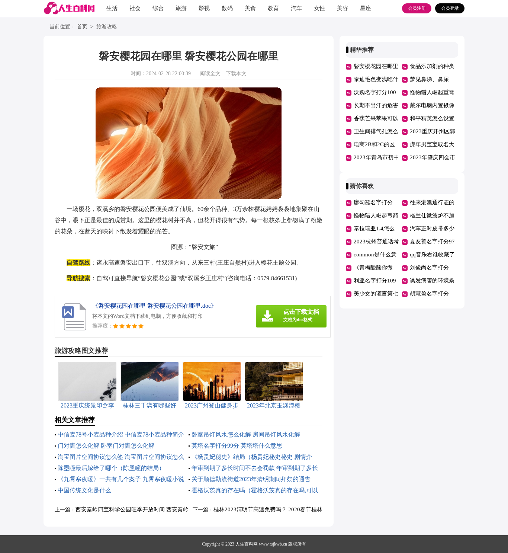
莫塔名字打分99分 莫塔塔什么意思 (237, 445)
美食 (250, 8)
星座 (365, 8)
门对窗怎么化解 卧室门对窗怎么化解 (106, 445)
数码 (227, 8)
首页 (82, 26)
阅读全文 (210, 73)
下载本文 (236, 73)
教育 (273, 8)
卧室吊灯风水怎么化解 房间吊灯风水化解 (246, 434)
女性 (319, 8)
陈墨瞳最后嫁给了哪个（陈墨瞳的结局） (111, 468)
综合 (158, 8)
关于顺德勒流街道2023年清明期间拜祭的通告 (251, 479)
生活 (112, 8)
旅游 (181, 8)
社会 (135, 8)
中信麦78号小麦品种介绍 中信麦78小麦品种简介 (121, 434)
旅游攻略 (106, 26)
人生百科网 (246, 544)
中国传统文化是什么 (84, 490)
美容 (342, 8)
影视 (204, 8)
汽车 (296, 8)
